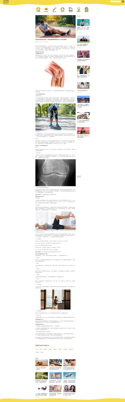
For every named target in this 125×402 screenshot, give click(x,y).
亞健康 (40, 349)
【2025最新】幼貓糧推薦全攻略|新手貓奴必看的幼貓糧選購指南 (41, 394)
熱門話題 (38, 11)
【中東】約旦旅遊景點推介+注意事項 (41, 368)
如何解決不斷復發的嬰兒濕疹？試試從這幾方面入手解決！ (68, 368)
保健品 (42, 352)
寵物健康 (45, 349)
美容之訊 (54, 11)
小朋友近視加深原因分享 (82, 90)
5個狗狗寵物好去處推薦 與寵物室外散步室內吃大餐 (55, 368)
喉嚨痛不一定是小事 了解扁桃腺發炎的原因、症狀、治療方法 (83, 29)
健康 (37, 349)
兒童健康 (50, 349)
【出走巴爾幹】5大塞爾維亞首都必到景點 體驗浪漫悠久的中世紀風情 (83, 106)
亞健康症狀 (71, 349)
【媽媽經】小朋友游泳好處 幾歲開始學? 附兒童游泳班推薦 (69, 381)
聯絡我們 (87, 11)
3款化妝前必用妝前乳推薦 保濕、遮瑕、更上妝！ (69, 394)
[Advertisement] (83, 159)
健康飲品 (54, 349)
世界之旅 (62, 11)
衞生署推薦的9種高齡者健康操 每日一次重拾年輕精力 (41, 381)
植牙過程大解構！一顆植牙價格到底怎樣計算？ (55, 394)
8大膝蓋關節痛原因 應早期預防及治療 (49, 194)
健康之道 (46, 11)
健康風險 (59, 349)
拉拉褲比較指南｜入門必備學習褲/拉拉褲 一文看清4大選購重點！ (55, 381)
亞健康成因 (65, 349)
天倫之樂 (71, 11)
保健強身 (37, 352)
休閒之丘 (79, 11)
